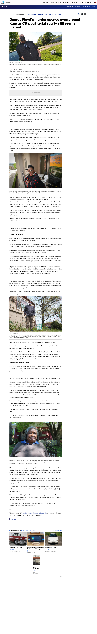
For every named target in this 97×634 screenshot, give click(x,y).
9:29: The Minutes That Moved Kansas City (34, 513)
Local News (20, 14)
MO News (87, 6)
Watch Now (91, 2)
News (11, 14)
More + (93, 6)
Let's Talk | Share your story (73, 6)
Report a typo (13, 519)
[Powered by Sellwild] (59, 576)
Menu (45, 2)
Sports (72, 2)
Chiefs (82, 6)
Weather (66, 2)
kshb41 (2, 6)
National (58, 2)
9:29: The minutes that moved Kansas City (44, 14)
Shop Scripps (81, 2)
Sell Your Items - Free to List (27, 530)
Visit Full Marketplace (57, 530)
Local (52, 2)
